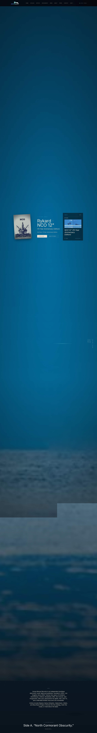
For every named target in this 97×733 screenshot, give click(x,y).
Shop (71, 3)
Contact (66, 3)
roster (40, 706)
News (51, 3)
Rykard (41, 703)
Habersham (58, 703)
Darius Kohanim (49, 703)
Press (60, 3)
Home (27, 3)
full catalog (56, 705)
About (55, 3)
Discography (45, 3)
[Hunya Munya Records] (15, 3)
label (56, 706)
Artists (38, 3)
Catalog (32, 3)
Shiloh (65, 703)
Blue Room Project (39, 705)
